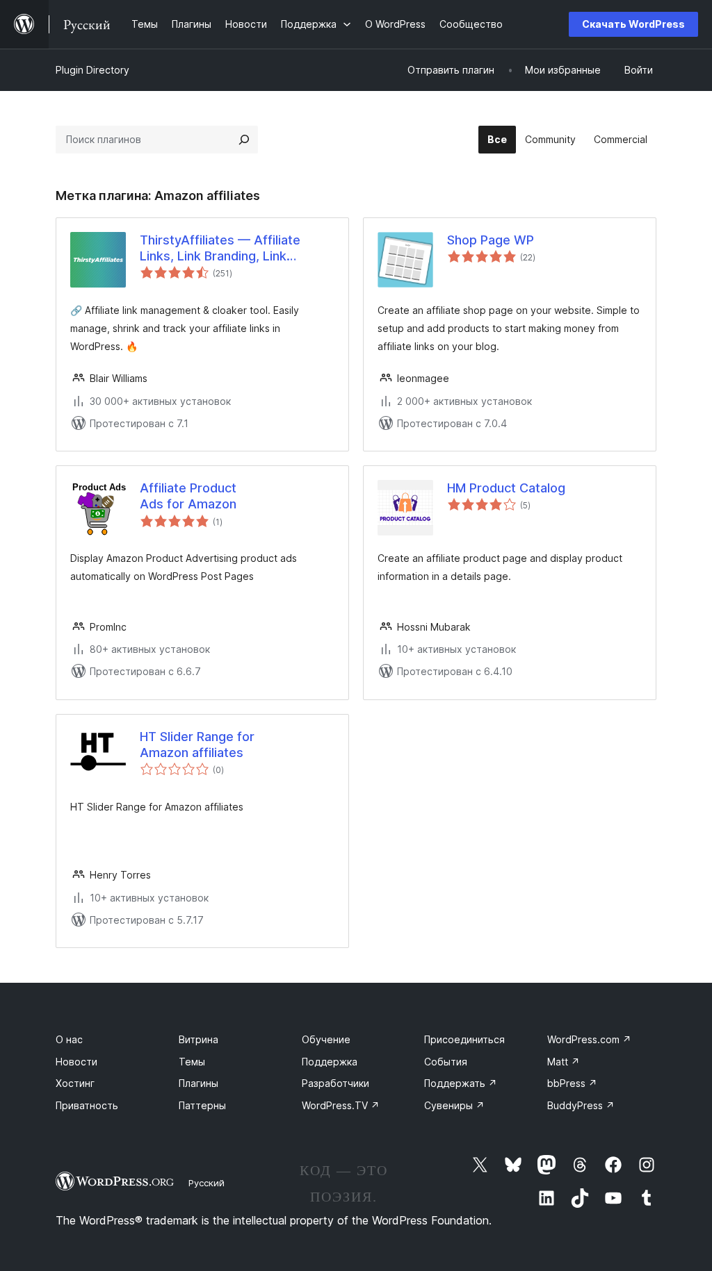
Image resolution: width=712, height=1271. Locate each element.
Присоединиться (464, 1039)
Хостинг (75, 1083)
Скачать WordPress (633, 24)
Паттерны (202, 1105)
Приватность (87, 1105)
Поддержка (329, 1062)
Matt (563, 1062)
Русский (206, 1182)
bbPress (572, 1083)
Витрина (198, 1039)
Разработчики (335, 1083)
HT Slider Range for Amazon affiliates (197, 744)
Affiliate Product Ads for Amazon (188, 496)
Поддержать (460, 1083)
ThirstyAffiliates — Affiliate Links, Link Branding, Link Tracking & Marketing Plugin (221, 249)
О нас (69, 1039)
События (445, 1062)
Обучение (326, 1039)
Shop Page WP (490, 240)
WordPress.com (589, 1039)
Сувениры (454, 1105)
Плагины (198, 1083)
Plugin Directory (92, 70)
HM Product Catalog (506, 488)
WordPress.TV (341, 1105)
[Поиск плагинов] (244, 139)
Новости (76, 1062)
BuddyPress (581, 1105)
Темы (192, 1062)
